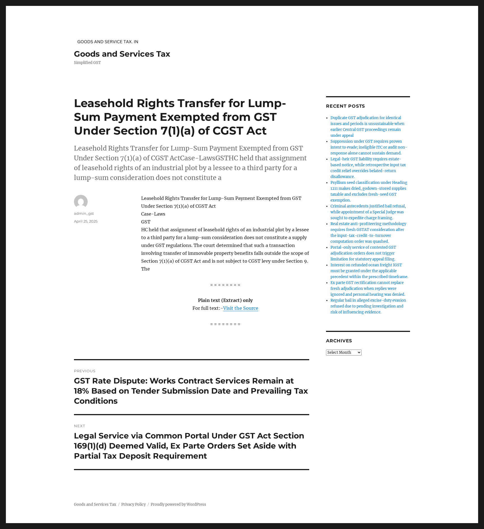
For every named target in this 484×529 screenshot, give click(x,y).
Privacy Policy (133, 504)
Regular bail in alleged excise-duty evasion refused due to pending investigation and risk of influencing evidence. (368, 306)
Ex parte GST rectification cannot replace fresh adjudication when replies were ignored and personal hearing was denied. (368, 288)
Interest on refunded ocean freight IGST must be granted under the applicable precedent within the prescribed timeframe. (369, 271)
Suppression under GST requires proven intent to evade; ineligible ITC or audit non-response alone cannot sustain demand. (369, 147)
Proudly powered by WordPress (178, 504)
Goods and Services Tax (122, 54)
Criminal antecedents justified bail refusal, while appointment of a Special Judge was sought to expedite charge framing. (368, 212)
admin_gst (84, 213)
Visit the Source (240, 308)
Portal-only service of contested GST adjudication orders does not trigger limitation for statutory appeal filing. (363, 253)
